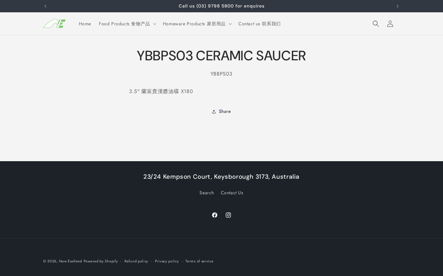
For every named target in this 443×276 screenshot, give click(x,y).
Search (206, 192)
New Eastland (70, 261)
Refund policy (136, 261)
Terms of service (199, 261)
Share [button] (225, 111)
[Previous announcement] (45, 6)
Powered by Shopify (101, 261)
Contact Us (232, 192)
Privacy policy (167, 261)
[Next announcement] (397, 6)
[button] (127, 23)
